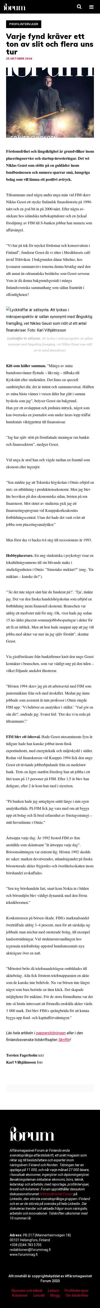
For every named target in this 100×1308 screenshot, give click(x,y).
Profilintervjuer (23, 24)
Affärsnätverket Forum (57, 1194)
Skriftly (64, 1039)
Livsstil (39, 1295)
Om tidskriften (77, 1295)
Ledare (53, 1291)
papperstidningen (51, 1033)
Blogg (55, 1295)
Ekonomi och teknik (26, 1291)
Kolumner (20, 1295)
